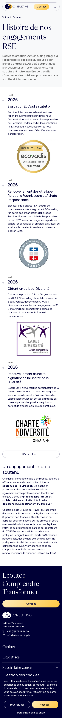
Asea (25, 220)
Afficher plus (29, 454)
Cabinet (8, 647)
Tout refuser (17, 704)
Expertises (11, 657)
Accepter (45, 704)
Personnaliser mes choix (31, 712)
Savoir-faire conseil (17, 668)
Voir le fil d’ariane (11, 17)
